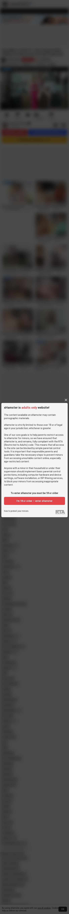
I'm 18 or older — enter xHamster (34, 501)
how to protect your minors (16, 511)
